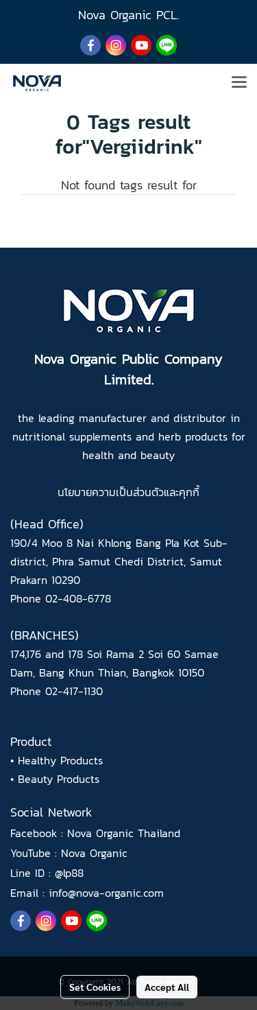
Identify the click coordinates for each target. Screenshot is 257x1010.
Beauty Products (58, 779)
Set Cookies (95, 986)
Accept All (167, 986)
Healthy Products (60, 760)
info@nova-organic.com (106, 892)
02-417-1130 (74, 691)
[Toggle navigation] (239, 83)
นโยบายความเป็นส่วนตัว (111, 492)
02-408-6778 (78, 598)
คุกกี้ (189, 492)
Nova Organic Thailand (123, 833)
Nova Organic (94, 853)
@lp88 (69, 873)
